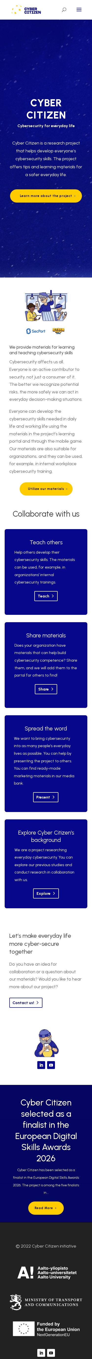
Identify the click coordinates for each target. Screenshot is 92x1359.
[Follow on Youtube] (51, 1065)
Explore (44, 893)
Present (43, 797)
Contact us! (23, 1002)
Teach (43, 596)
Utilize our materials (46, 489)
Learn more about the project (46, 196)
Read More (44, 1208)
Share (43, 689)
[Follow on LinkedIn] (41, 1065)
